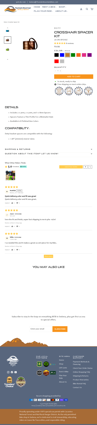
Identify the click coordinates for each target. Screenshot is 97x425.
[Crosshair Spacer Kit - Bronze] (10, 302)
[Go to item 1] (10, 175)
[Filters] (86, 166)
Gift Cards (63, 368)
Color (62, 51)
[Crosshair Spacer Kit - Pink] (17, 302)
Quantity (60, 67)
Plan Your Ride (63, 377)
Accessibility (50, 405)
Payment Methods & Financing (81, 363)
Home (5, 22)
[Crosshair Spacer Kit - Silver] (10, 304)
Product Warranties (81, 380)
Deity (57, 28)
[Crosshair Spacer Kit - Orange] (14, 302)
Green (73, 55)
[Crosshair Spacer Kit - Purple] (5, 304)
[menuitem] (37, 7)
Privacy (34, 405)
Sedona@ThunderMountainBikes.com (43, 2)
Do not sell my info (60, 405)
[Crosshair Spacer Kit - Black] (5, 302)
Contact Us (77, 388)
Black (56, 55)
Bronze (67, 55)
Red (56, 61)
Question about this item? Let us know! (32, 154)
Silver (62, 61)
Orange (78, 55)
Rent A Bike (63, 372)
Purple (89, 55)
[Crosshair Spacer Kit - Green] (12, 302)
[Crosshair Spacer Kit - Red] (7, 304)
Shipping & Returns (18, 149)
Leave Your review (71, 167)
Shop (61, 364)
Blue (62, 55)
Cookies (39, 405)
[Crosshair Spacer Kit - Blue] (7, 302)
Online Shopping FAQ (81, 372)
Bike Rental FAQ (79, 384)
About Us (63, 382)
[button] (60, 43)
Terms (44, 405)
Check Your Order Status (83, 368)
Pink (84, 55)
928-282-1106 (21, 2)
